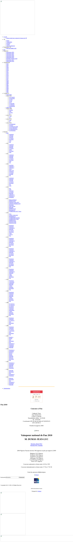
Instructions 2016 (10, 61)
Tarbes (10, 275)
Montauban (11, 310)
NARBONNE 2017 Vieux (15, 211)
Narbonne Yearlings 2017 (15, 203)
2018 (7, 70)
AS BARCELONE (13, 126)
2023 (7, 63)
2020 (7, 67)
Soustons (11, 287)
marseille (11, 137)
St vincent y (11, 320)
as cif (10, 102)
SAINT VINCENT (13, 215)
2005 (7, 87)
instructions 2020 (10, 56)
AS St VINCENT (13, 128)
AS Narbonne (12, 124)
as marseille (11, 103)
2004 (7, 88)
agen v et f (11, 170)
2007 (7, 84)
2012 (7, 78)
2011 (7, 79)
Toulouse (11, 294)
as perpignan (12, 106)
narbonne (11, 135)
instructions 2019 (10, 57)
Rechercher (3, 477)
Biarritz (10, 355)
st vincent (11, 138)
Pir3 (4, 49)
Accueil (5, 36)
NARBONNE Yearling (14, 217)
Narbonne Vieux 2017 (14, 202)
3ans (10, 120)
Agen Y (11, 234)
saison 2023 (9, 94)
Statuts (7, 40)
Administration (6, 388)
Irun (10, 321)
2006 (7, 85)
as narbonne (12, 104)
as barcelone (12, 98)
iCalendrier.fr (36, 392)
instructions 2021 (10, 54)
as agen (10, 99)
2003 (7, 89)
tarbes (10, 149)
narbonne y (11, 166)
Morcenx (11, 357)
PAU (10, 214)
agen (10, 140)
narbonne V (11, 194)
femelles (11, 110)
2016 (7, 72)
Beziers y (11, 352)
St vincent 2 (11, 303)
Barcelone (11, 205)
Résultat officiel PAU (36, 444)
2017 (7, 71)
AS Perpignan (12, 130)
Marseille (11, 193)
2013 (7, 76)
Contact (8, 44)
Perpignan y (12, 343)
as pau (10, 101)
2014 (7, 75)
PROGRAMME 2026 (11, 48)
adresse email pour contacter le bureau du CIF (16, 38)
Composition (9, 42)
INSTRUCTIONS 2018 (11, 58)
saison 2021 (9, 107)
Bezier (10, 354)
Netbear (39, 491)
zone (10, 111)
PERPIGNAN (12, 201)
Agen (10, 233)
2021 (7, 66)
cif (9, 113)
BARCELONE (12, 221)
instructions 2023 (10, 52)
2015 (7, 74)
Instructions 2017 (10, 60)
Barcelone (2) (12, 210)
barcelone (11, 139)
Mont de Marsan (13, 199)
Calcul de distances (10, 45)
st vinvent (11, 181)
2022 (7, 65)
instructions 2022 (10, 53)
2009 (7, 81)
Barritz (10, 338)
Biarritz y (11, 337)
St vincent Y (12, 305)
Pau (10, 235)
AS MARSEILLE (13, 129)
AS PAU (11, 125)
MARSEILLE (12, 216)
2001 (7, 92)
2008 (7, 83)
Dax (10, 332)
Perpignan (11, 197)
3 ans (10, 116)
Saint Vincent (12, 206)
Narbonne (11, 226)
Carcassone (11, 282)
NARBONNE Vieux (14, 219)
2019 (7, 69)
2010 (7, 80)
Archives (8, 43)
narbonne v (11, 167)
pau (10, 142)
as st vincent (12, 97)
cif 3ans (11, 112)
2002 (7, 90)
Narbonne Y (12, 196)
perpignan (11, 134)
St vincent (11, 230)
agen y (10, 169)
